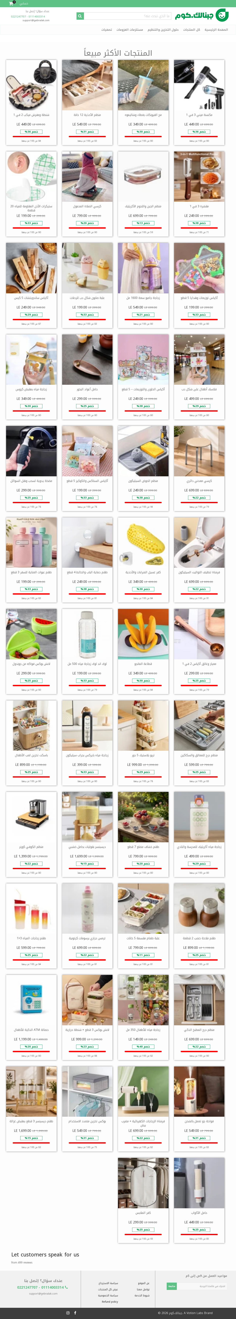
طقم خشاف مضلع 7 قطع (143, 847)
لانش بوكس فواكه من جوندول (31, 664)
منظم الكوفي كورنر (31, 847)
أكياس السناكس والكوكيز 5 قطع (87, 481)
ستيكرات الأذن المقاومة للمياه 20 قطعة (31, 208)
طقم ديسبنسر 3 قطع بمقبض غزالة (31, 1121)
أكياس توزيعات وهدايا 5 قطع (199, 298)
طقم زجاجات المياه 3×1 (31, 938)
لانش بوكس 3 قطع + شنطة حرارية (87, 1030)
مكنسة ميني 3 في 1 (199, 115)
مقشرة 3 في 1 (199, 206)
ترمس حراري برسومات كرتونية (87, 938)
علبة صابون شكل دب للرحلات (87, 298)
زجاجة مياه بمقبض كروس (31, 389)
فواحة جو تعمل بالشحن (199, 1121)
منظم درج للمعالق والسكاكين (199, 755)
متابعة (171, 1286)
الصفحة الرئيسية (216, 30)
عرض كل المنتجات (108, 1289)
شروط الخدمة (142, 1295)
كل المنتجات (191, 30)
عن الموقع (144, 1283)
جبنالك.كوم (175, 1313)
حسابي (24, 3)
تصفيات (106, 30)
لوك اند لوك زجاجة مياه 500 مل (87, 664)
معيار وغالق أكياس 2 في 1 (199, 664)
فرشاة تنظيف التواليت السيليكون (199, 572)
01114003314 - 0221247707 (28, 16)
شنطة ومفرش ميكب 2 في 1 (31, 115)
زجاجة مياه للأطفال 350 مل (143, 1030)
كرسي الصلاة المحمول (87, 206)
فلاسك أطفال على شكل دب (199, 389)
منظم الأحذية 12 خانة (87, 115)
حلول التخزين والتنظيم (163, 30)
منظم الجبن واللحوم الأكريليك (143, 206)
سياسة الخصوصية (108, 1295)
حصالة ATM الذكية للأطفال (31, 1030)
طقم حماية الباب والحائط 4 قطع (87, 572)
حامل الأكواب (199, 1213)
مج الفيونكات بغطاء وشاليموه (143, 115)
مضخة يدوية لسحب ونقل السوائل (31, 481)
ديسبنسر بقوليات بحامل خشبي (87, 847)
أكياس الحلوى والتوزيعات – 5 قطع (143, 389)
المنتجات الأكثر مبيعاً (118, 53)
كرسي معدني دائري (199, 481)
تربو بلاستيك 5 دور (143, 755)
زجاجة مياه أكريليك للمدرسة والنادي (199, 847)
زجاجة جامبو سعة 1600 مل (143, 298)
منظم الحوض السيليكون (143, 481)
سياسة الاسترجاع (108, 1283)
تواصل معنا (143, 1289)
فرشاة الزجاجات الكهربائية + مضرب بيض (143, 1123)
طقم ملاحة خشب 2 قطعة (199, 938)
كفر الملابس (143, 1213)
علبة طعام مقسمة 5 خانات (143, 938)
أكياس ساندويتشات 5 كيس (31, 298)
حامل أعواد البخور (87, 389)
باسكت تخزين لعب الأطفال (31, 755)
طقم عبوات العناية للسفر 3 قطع (31, 572)
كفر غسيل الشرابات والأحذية (143, 572)
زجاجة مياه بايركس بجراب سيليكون (87, 755)
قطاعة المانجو (143, 664)
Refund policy (110, 1301)
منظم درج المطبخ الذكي (199, 1030)
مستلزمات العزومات (130, 30)
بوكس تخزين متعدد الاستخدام (87, 1121)
